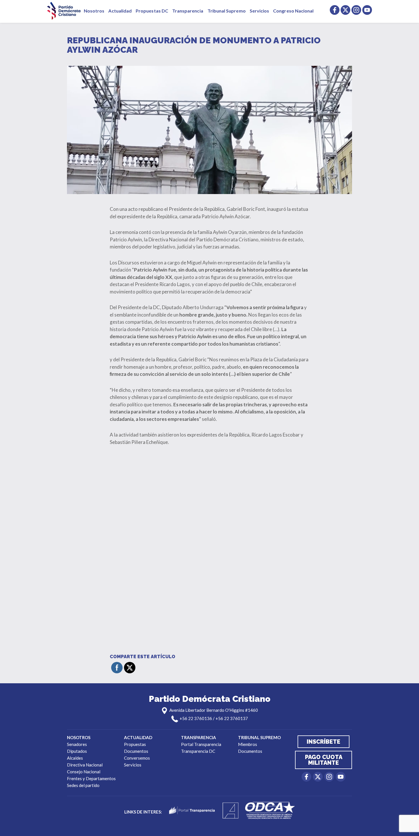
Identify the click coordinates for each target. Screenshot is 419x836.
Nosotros (94, 10)
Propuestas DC (152, 10)
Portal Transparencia (201, 744)
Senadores (77, 744)
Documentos (136, 751)
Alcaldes (75, 757)
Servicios (259, 10)
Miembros (247, 744)
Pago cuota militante (323, 760)
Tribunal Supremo (227, 10)
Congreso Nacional (293, 10)
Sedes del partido (83, 785)
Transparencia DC (198, 751)
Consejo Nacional (83, 771)
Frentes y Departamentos (91, 778)
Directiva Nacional (85, 764)
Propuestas (135, 744)
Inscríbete (323, 741)
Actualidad (120, 10)
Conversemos (137, 757)
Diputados (77, 751)
